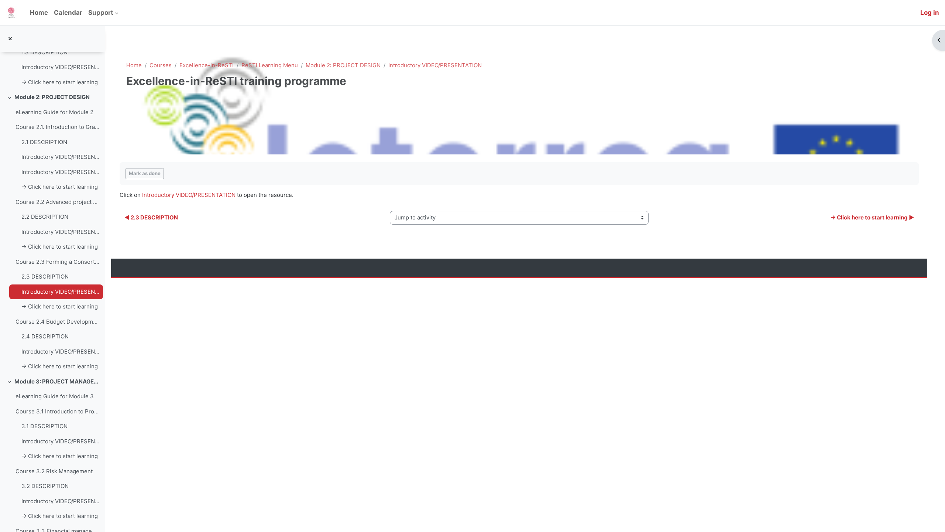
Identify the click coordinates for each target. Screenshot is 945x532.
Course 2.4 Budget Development (57, 321)
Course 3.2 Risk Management (54, 471)
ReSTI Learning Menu (269, 65)
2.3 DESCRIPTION (45, 276)
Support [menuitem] (100, 12)
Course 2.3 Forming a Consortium (57, 261)
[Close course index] (10, 39)
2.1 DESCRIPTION (44, 142)
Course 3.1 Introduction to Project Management (57, 411)
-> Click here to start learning (59, 82)
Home (134, 65)
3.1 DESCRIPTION (44, 426)
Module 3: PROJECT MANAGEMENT (57, 381)
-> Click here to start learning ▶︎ (872, 217)
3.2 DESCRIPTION (45, 486)
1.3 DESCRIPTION (44, 52)
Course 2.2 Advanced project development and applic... (57, 201)
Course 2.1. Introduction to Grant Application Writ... (57, 126)
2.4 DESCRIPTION (45, 336)
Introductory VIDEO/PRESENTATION (60, 67)
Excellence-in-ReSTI (206, 65)
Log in (929, 12)
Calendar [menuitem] (68, 12)
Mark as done (145, 173)
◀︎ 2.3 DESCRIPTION (151, 217)
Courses (161, 65)
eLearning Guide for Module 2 (54, 112)
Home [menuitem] (39, 12)
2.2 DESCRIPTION (44, 216)
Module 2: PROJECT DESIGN (52, 96)
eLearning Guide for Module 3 (55, 396)
